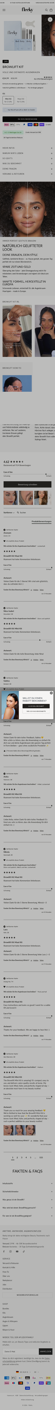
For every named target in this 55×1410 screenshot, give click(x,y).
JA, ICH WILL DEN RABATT (36, 706)
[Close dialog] (51, 693)
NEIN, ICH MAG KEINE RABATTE (36, 711)
